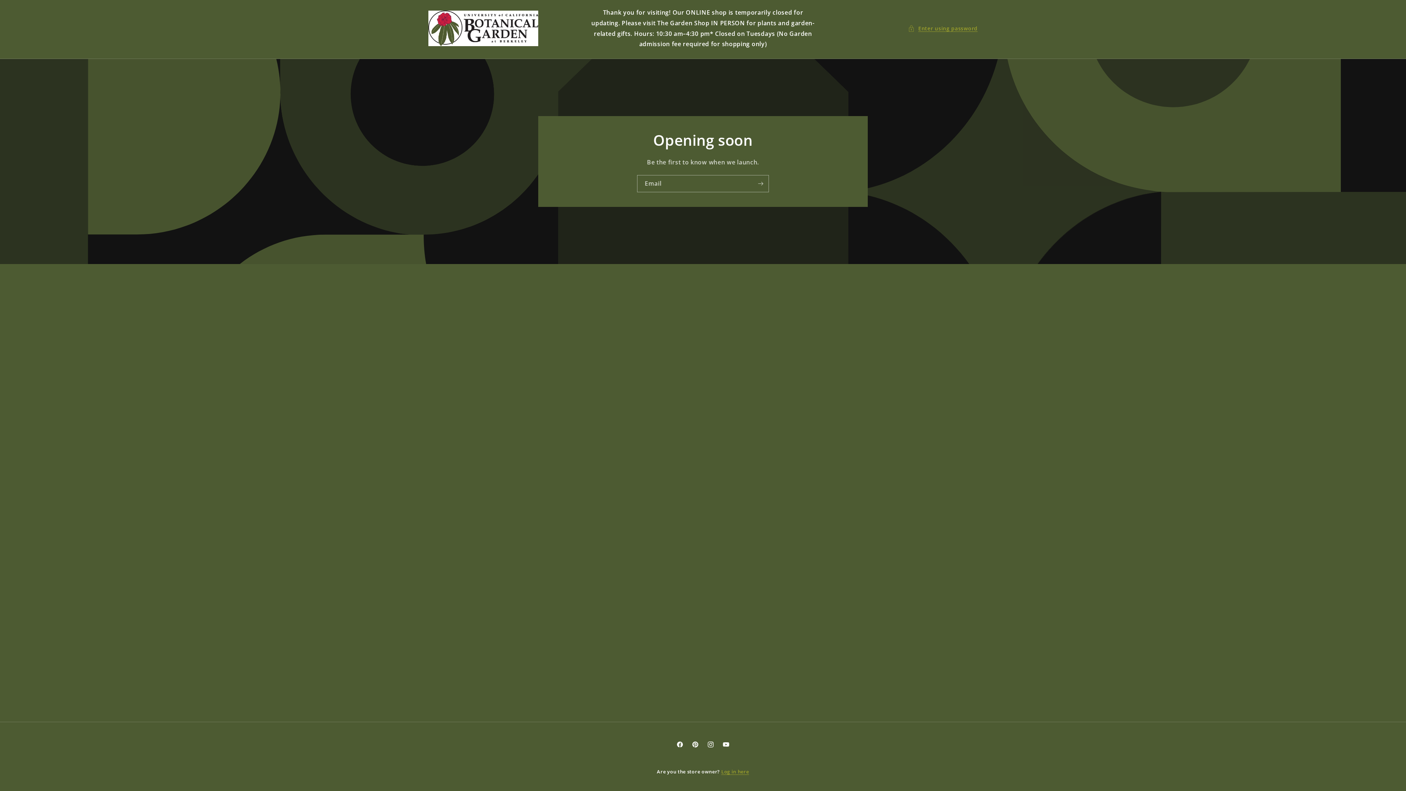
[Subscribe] (760, 183)
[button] (943, 28)
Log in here (735, 771)
